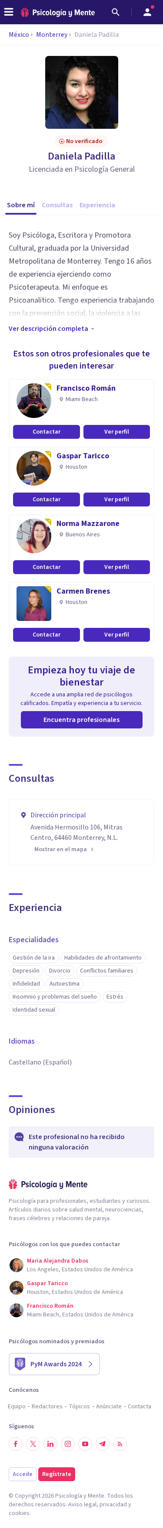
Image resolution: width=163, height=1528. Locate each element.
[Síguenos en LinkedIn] (50, 1444)
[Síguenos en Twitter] (33, 1444)
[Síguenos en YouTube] (85, 1444)
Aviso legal (82, 1504)
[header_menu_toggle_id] (8, 12)
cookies (19, 1513)
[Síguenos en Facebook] (16, 1444)
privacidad (113, 1504)
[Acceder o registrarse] (147, 12)
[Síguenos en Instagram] (68, 1444)
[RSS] (120, 1444)
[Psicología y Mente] (58, 12)
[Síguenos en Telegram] (103, 1444)
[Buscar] (115, 12)
